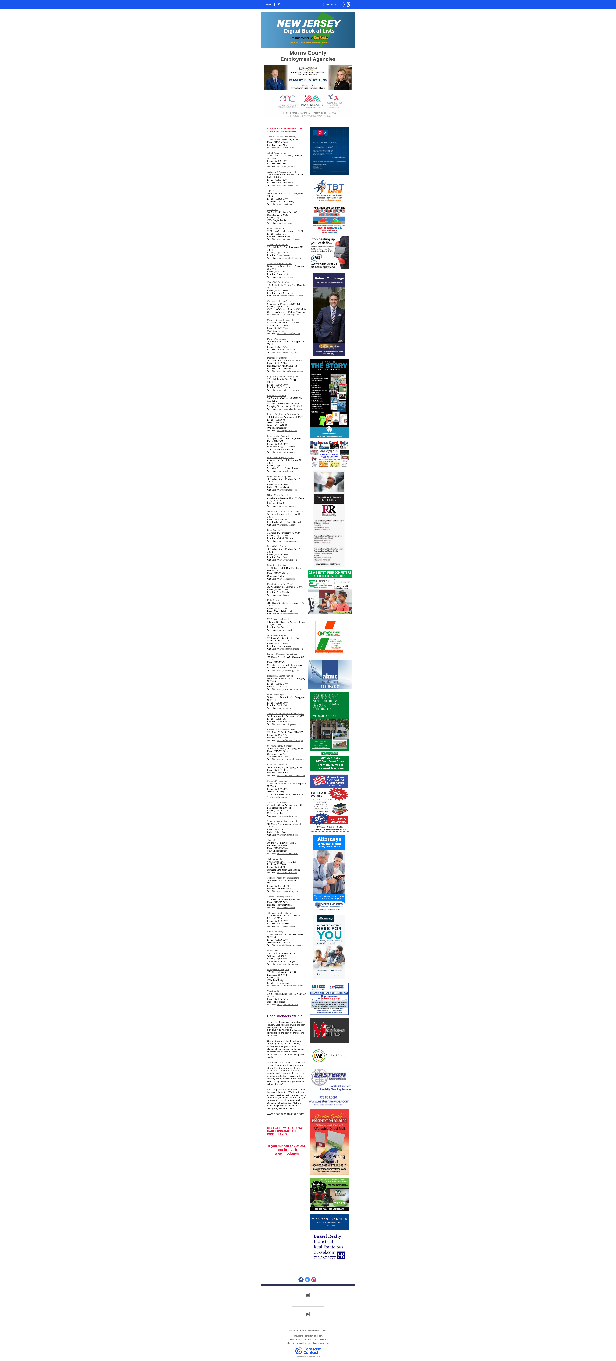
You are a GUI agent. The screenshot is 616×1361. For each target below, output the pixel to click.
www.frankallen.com (286, 147)
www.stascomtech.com (287, 815)
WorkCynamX (273, 950)
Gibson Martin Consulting (279, 495)
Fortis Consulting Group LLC (280, 457)
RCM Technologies (275, 694)
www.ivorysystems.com (287, 540)
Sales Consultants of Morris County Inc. (285, 713)
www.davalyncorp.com (287, 352)
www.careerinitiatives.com (289, 257)
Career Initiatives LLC (277, 244)
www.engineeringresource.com (291, 389)
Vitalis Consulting (275, 931)
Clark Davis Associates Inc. (279, 263)
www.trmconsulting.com (288, 891)
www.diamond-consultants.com (291, 371)
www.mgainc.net (284, 629)
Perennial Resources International (282, 654)
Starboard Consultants (277, 764)
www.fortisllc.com (285, 470)
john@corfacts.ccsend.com (306, 1343)
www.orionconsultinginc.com (290, 648)
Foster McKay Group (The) (279, 476)
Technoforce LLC (275, 858)
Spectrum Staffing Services (279, 745)
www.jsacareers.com (286, 578)
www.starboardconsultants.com (291, 775)
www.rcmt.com (284, 707)
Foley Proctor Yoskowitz (278, 435)
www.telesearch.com (286, 907)
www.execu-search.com (287, 853)
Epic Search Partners (276, 395)
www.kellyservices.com (287, 613)
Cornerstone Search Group (279, 301)
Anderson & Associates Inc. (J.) (281, 171)
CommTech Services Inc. (278, 282)
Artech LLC (272, 209)
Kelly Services (273, 600)
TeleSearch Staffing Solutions (280, 912)
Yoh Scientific (273, 990)
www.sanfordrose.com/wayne (290, 740)
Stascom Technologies (277, 802)
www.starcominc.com (282, 797)
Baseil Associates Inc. (277, 228)
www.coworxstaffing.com (288, 333)
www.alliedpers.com (286, 166)
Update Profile (294, 1339)
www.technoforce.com (287, 872)
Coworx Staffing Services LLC (281, 320)
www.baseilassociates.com (288, 239)
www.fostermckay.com (287, 489)
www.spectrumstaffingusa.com (290, 759)
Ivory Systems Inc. (275, 530)
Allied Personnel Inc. (276, 152)
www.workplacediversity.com (290, 985)
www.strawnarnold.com (287, 834)
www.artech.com (284, 222)
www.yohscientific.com (287, 1004)
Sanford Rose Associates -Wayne (281, 729)
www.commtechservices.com (290, 295)
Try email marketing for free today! (308, 1356)
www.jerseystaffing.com (287, 964)
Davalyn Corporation (276, 338)
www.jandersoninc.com (287, 185)
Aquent (270, 190)
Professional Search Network (280, 675)
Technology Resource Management (283, 877)
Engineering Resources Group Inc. (282, 376)
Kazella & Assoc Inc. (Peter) (280, 584)
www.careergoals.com (287, 505)
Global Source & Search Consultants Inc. (285, 511)
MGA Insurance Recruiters (279, 619)
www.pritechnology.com (288, 670)
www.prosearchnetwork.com (290, 689)
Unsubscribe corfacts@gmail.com (308, 1336)
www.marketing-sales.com (289, 724)
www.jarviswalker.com (287, 559)
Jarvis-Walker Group (276, 546)
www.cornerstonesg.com (288, 314)
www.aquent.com (284, 204)
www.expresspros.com (287, 430)
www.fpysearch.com (286, 452)
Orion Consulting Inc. (277, 635)
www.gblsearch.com (286, 524)
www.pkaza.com (284, 594)
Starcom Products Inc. (277, 780)
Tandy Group (273, 840)
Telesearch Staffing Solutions (280, 896)
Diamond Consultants (277, 357)
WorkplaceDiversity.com (278, 969)
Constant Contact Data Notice (315, 1339)
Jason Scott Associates (277, 565)
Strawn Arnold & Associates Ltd (282, 821)
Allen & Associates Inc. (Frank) (281, 136)
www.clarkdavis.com (286, 276)
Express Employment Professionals (283, 414)
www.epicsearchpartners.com (290, 408)
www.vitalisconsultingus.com (290, 945)
